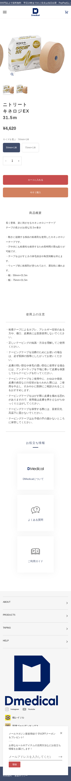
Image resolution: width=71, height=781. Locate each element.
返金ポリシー (21, 775)
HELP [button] (6, 640)
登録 (14, 764)
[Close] (62, 731)
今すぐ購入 (35, 192)
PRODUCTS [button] (9, 615)
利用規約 (7, 775)
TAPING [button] (7, 628)
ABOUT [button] (6, 602)
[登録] (57, 757)
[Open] (8, 12)
